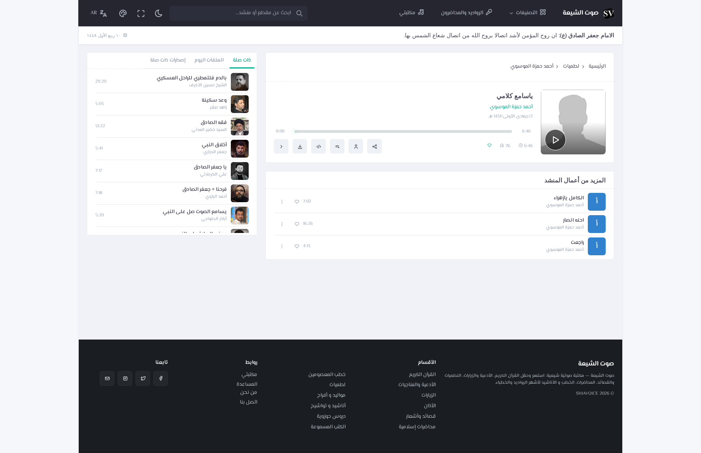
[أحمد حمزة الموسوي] (355, 146)
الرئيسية (597, 66)
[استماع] (555, 139)
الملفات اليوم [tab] (209, 60)
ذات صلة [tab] (242, 60)
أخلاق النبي (214, 145)
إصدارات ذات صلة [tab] (167, 60)
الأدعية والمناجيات (417, 385)
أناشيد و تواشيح (328, 406)
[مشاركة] (374, 146)
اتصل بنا (248, 402)
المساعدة (247, 384)
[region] (172, 152)
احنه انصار (573, 220)
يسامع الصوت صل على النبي (195, 212)
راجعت (577, 243)
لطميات (571, 66)
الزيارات (428, 395)
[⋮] (282, 202)
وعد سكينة (214, 101)
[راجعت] (281, 146)
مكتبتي (249, 375)
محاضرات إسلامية (417, 427)
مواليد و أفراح (331, 395)
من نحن (248, 393)
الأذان (430, 406)
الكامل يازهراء (569, 198)
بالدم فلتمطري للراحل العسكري (192, 78)
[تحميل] (299, 146)
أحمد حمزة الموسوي (531, 66)
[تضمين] (318, 146)
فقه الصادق (213, 123)
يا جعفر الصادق (210, 167)
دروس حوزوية (331, 416)
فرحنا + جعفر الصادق (204, 190)
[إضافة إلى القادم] (337, 146)
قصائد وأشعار (421, 416)
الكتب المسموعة (328, 427)
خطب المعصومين (327, 375)
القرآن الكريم (422, 375)
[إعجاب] (296, 202)
